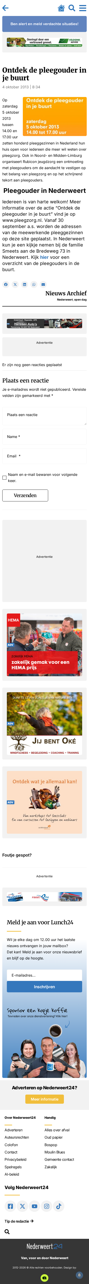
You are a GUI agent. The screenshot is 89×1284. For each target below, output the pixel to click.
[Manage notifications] (79, 1275)
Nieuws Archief (66, 293)
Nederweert (65, 299)
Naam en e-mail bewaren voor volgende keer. (42, 477)
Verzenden (25, 495)
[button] (5, 284)
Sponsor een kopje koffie (37, 1010)
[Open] (83, 8)
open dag (80, 299)
